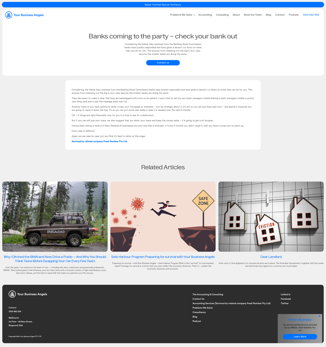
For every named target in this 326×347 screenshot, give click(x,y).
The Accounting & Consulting (208, 294)
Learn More (300, 337)
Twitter (285, 303)
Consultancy (199, 312)
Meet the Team (253, 14)
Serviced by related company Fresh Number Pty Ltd (99, 141)
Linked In (285, 294)
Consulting (222, 14)
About (236, 14)
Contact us (163, 63)
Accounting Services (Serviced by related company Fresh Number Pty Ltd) (232, 303)
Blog (268, 14)
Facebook (286, 299)
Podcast (294, 14)
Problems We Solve (181, 14)
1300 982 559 (311, 14)
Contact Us (198, 299)
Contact (280, 14)
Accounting (205, 14)
